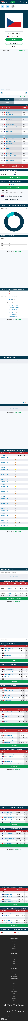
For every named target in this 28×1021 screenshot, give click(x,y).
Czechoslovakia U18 (13, 309)
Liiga (14, 963)
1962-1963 (3, 518)
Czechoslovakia (12, 296)
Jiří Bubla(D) (8, 119)
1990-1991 (3, 457)
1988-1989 (3, 462)
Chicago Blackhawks (14, 971)
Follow (14, 39)
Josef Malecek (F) (7, 655)
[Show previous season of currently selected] (1, 93)
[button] (14, 39)
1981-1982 (3, 474)
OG (11, 299)
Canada (14, 943)
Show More (14, 660)
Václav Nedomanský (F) (8, 653)
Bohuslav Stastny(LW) (11, 163)
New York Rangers (14, 976)
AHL (14, 961)
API (14, 995)
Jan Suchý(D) (9, 131)
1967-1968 (3, 506)
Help (14, 989)
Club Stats (7, 102)
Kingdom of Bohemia (13, 316)
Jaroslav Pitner (19, 174)
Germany (14, 948)
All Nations (14, 950)
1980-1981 (3, 477)
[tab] (7, 99)
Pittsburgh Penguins (14, 978)
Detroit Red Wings (14, 972)
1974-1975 (3, 489)
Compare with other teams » (17, 166)
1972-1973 (3, 493)
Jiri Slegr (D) (6, 915)
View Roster (9, 586)
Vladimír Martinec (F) (8, 648)
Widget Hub (14, 986)
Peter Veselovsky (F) (8, 922)
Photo (14, 993)
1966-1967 (3, 508)
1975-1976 (3, 486)
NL (14, 965)
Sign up (13, 2)
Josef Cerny (12, 184)
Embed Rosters (22, 96)
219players (5, 932)
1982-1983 (3, 472)
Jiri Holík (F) (6, 650)
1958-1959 (3, 522)
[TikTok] (23, 1011)
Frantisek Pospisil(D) (10, 129)
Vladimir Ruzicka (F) (8, 899)
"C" (14, 141)
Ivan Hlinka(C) (9, 148)
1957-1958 (3, 525)
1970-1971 (3, 498)
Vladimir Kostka (19, 172)
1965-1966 (3, 510)
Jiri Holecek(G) (9, 112)
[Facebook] (4, 1011)
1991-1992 (3, 455)
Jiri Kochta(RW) (9, 153)
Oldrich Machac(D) (10, 124)
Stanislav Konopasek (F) (9, 754)
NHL (14, 956)
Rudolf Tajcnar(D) (10, 134)
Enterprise (14, 998)
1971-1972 (3, 496)
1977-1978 (3, 481)
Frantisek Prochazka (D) (9, 719)
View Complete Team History (14, 528)
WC (11, 298)
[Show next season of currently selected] (27, 93)
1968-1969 (3, 503)
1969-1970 (3, 501)
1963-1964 (3, 515)
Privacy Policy (14, 991)
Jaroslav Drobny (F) (8, 761)
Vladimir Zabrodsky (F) (8, 671)
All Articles (14, 202)
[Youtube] (19, 1011)
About (14, 987)
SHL (14, 959)
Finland (14, 946)
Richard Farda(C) (9, 143)
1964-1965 (3, 513)
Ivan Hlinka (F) (7, 657)
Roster (7, 99)
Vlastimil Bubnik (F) (8, 758)
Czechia (10, 302)
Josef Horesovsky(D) (10, 121)
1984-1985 (3, 469)
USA (14, 944)
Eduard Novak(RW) (10, 160)
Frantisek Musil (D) (8, 711)
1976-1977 (3, 484)
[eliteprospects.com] (4, 2)
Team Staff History (14, 177)
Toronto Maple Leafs (14, 980)
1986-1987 (3, 464)
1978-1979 (3, 479)
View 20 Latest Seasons (14, 598)
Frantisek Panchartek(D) (11, 126)
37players (18, 932)
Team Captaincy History (14, 187)
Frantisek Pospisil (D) (8, 697)
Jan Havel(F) (8, 146)
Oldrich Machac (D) (8, 714)
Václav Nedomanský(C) (11, 158)
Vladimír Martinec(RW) (11, 155)
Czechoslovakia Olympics (14, 307)
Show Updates (14, 43)
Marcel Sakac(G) (9, 114)
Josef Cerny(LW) (9, 141)
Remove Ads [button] (22, 50)
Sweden (14, 941)
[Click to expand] (26, 105)
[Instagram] (14, 1011)
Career (14, 1000)
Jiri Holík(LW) (9, 150)
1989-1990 (3, 460)
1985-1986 (3, 467)
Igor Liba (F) (6, 721)
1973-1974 (3, 491)
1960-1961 (3, 520)
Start (2, 89)
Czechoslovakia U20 (13, 311)
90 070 (15, 46)
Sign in (18, 2)
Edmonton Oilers (14, 974)
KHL (14, 958)
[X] (9, 1011)
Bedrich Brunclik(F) (10, 138)
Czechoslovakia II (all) (13, 305)
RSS (14, 996)
